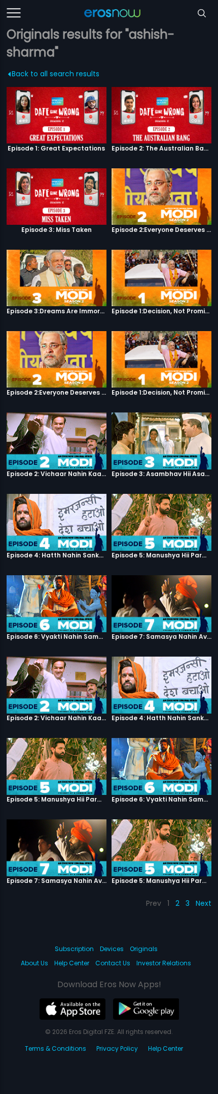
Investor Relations (163, 963)
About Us (34, 963)
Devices (112, 948)
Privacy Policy (117, 1048)
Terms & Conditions (55, 1048)
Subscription (74, 948)
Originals (144, 948)
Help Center (71, 963)
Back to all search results (55, 74)
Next (203, 903)
